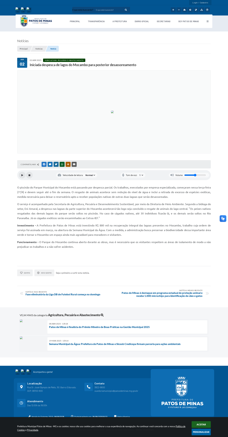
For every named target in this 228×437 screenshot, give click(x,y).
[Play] (22, 175)
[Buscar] (126, 10)
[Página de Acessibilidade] (207, 9)
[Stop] (29, 175)
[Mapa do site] (201, 9)
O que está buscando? (82, 9)
